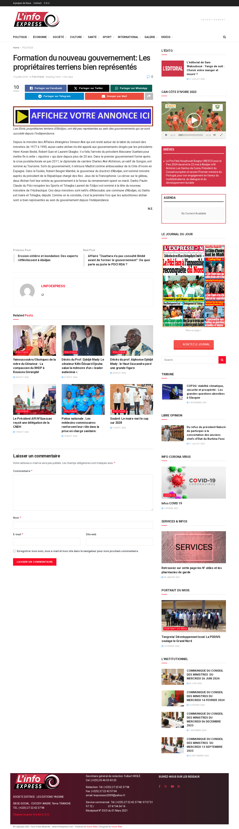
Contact (37, 3)
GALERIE (150, 37)
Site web (91, 534)
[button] (193, 120)
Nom (17, 517)
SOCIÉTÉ (58, 37)
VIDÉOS (165, 37)
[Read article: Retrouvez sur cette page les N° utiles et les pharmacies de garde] (194, 547)
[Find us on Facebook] (159, 786)
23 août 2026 (119, 373)
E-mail (18, 534)
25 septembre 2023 (198, 755)
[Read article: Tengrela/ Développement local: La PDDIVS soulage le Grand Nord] (194, 616)
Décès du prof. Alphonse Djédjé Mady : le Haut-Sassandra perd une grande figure (131, 364)
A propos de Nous (22, 3)
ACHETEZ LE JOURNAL (196, 344)
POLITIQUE (20, 37)
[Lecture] (166, 135)
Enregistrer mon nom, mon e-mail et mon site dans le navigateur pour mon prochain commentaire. (78, 551)
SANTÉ (92, 37)
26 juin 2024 (195, 683)
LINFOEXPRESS (53, 286)
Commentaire (23, 471)
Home (16, 47)
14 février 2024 (196, 705)
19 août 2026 (22, 432)
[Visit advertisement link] (83, 116)
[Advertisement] (83, 229)
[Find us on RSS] (179, 786)
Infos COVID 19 (172, 503)
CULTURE (76, 37)
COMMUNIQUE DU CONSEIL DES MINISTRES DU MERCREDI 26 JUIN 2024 (205, 674)
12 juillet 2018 (20, 76)
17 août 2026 (119, 428)
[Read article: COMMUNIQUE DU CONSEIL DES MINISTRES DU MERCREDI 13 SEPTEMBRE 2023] (173, 745)
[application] (194, 120)
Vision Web (92, 826)
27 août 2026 (70, 377)
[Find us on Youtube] (172, 786)
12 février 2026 (171, 646)
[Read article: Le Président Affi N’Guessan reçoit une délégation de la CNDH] (34, 399)
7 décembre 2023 (197, 730)
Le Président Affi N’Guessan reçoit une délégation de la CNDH (32, 423)
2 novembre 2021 (197, 402)
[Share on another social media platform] (149, 96)
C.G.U (46, 3)
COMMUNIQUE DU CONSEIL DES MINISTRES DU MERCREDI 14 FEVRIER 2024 (206, 696)
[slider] (191, 135)
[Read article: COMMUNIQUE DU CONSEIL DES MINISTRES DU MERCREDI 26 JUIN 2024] (173, 677)
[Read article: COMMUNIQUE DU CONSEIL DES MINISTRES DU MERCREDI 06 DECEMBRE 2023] (173, 720)
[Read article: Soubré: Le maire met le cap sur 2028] (131, 399)
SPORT (107, 37)
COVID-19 (169, 495)
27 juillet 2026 (196, 79)
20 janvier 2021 (171, 577)
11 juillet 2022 (196, 444)
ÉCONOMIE (40, 37)
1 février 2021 (170, 508)
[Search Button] (224, 37)
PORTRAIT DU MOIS (175, 628)
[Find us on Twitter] (165, 786)
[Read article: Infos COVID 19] (194, 483)
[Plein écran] (221, 135)
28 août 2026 (22, 377)
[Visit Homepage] (36, 19)
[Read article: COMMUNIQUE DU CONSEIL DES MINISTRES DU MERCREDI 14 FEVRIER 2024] (173, 698)
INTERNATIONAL (128, 37)
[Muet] (214, 135)
